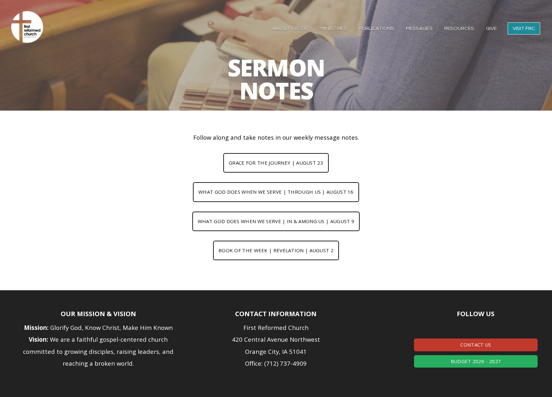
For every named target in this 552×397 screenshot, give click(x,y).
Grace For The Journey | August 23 (276, 163)
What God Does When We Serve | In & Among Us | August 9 (276, 221)
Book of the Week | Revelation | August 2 (276, 250)
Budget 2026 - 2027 (476, 361)
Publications (377, 28)
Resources (459, 28)
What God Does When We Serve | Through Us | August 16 (276, 192)
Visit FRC (524, 28)
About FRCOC (291, 28)
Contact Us (475, 344)
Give (491, 28)
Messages (419, 28)
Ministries (334, 28)
